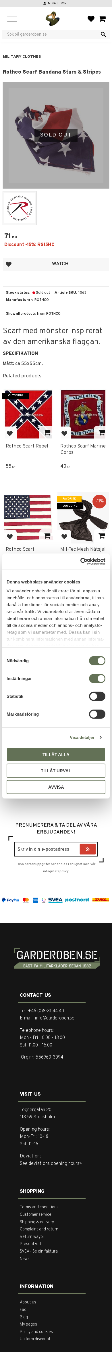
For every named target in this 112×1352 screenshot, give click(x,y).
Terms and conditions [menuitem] (39, 1207)
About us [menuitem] (28, 1302)
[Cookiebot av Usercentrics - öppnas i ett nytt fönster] (80, 561)
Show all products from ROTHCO (33, 314)
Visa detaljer (82, 737)
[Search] (103, 34)
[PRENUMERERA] (94, 850)
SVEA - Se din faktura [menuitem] (39, 1251)
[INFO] (47, 433)
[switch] (97, 678)
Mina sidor (57, 3)
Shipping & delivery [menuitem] (37, 1222)
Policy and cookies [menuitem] (36, 1332)
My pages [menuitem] (28, 1324)
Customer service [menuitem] (35, 1214)
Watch (60, 264)
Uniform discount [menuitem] (35, 1339)
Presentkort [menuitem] (31, 1244)
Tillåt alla (56, 754)
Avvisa (56, 786)
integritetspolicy (55, 871)
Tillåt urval (56, 770)
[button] (12, 19)
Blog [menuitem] (24, 1317)
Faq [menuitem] (23, 1310)
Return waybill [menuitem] (32, 1237)
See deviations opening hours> (51, 1164)
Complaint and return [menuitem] (39, 1229)
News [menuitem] (25, 1259)
